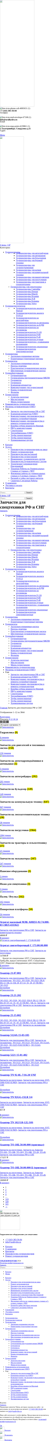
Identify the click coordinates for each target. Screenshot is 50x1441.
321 (7, 1204)
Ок (1, 1425)
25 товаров (5, 851)
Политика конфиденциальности (11, 1263)
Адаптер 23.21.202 (10, 995)
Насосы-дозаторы (19, 366)
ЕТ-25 (33, 1023)
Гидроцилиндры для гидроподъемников (25, 266)
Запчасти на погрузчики (11, 1080)
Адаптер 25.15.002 (10, 1015)
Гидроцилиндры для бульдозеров (31, 258)
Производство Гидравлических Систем (28, 461)
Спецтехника (17, 430)
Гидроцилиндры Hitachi (27, 294)
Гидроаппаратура (18, 375)
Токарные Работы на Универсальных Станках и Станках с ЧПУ (27, 470)
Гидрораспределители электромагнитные (26, 350)
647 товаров (5, 807)
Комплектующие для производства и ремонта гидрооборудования (27, 417)
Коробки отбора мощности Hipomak (27, 426)
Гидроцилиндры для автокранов (30, 255)
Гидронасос (16, 382)
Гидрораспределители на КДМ (30, 325)
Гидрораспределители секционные (32, 347)
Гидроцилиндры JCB (25, 299)
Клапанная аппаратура (21, 385)
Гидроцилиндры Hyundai (27, 296)
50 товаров (5, 914)
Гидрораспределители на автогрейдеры (27, 319)
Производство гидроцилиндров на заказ (29, 449)
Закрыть (3, 511)
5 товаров (4, 769)
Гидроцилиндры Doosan (27, 291)
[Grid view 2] (1, 722)
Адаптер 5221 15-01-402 (13, 1055)
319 (7, 1199)
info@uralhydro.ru (15, 1411)
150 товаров (5, 753)
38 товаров (5, 822)
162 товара (5, 902)
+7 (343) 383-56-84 (36, 1409)
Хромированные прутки (22, 440)
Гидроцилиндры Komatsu (27, 301)
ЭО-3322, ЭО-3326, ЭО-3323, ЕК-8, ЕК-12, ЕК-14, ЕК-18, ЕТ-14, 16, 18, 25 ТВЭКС (22, 981)
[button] (4, 938)
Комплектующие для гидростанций (27, 387)
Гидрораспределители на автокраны (32, 323)
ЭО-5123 (35, 1065)
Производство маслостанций (24, 454)
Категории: (5, 717)
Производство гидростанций (24, 457)
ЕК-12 (33, 1003)
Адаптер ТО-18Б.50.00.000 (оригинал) (22, 1144)
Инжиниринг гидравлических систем (28, 459)
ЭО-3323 (4, 985)
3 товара (4, 876)
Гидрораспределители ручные (29, 339)
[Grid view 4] (7, 722)
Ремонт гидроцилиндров (22, 452)
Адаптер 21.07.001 (10, 973)
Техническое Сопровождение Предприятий (27, 1295)
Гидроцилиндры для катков (28, 270)
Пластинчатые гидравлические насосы (28, 368)
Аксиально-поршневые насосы (25, 363)
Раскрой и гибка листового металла (27, 478)
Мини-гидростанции (20, 402)
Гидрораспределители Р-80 (28, 335)
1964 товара (5, 835)
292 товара (5, 781)
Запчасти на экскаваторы (34, 1005)
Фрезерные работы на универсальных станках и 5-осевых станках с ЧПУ (28, 474)
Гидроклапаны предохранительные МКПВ (30, 378)
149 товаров (5, 794)
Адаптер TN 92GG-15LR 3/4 (16, 1097)
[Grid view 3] (4, 722)
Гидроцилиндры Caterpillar (28, 289)
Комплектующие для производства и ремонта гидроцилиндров (27, 422)
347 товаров (5, 863)
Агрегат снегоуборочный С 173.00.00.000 (24, 945)
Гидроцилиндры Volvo (26, 303)
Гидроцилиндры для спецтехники (26, 287)
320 (7, 1202)
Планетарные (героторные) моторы (27, 359)
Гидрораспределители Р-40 (28, 337)
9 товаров (4, 737)
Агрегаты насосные (20, 397)
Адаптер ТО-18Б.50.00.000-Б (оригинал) (23, 1167)
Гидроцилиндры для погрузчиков (31, 279)
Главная (4, 708)
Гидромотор (16, 380)
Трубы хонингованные (21, 435)
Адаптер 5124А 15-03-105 (14, 1035)
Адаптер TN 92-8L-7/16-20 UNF (18, 1074)
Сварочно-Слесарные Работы (24, 480)
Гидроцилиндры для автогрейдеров (32, 253)
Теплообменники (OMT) (22, 433)
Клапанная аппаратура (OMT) (24, 414)
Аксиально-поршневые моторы (25, 356)
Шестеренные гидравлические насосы (28, 371)
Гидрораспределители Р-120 (29, 332)
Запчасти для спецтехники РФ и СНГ (28, 411)
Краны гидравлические (21, 390)
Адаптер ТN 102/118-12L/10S (16, 1122)
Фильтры (15, 392)
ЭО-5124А (36, 1045)
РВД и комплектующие (21, 428)
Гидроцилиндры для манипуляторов (32, 277)
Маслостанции (17, 399)
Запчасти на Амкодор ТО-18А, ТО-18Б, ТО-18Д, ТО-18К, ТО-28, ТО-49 (22, 1151)
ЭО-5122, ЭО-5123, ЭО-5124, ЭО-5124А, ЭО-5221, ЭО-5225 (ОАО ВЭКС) (25, 1044)
